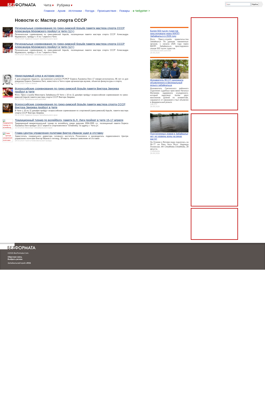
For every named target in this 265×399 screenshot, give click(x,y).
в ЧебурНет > (141, 10)
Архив (61, 10)
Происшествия (106, 10)
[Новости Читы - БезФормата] (18, 4)
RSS (29, 263)
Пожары (124, 10)
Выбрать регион (15, 259)
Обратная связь (15, 257)
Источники (75, 10)
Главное (49, 10)
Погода (89, 10)
